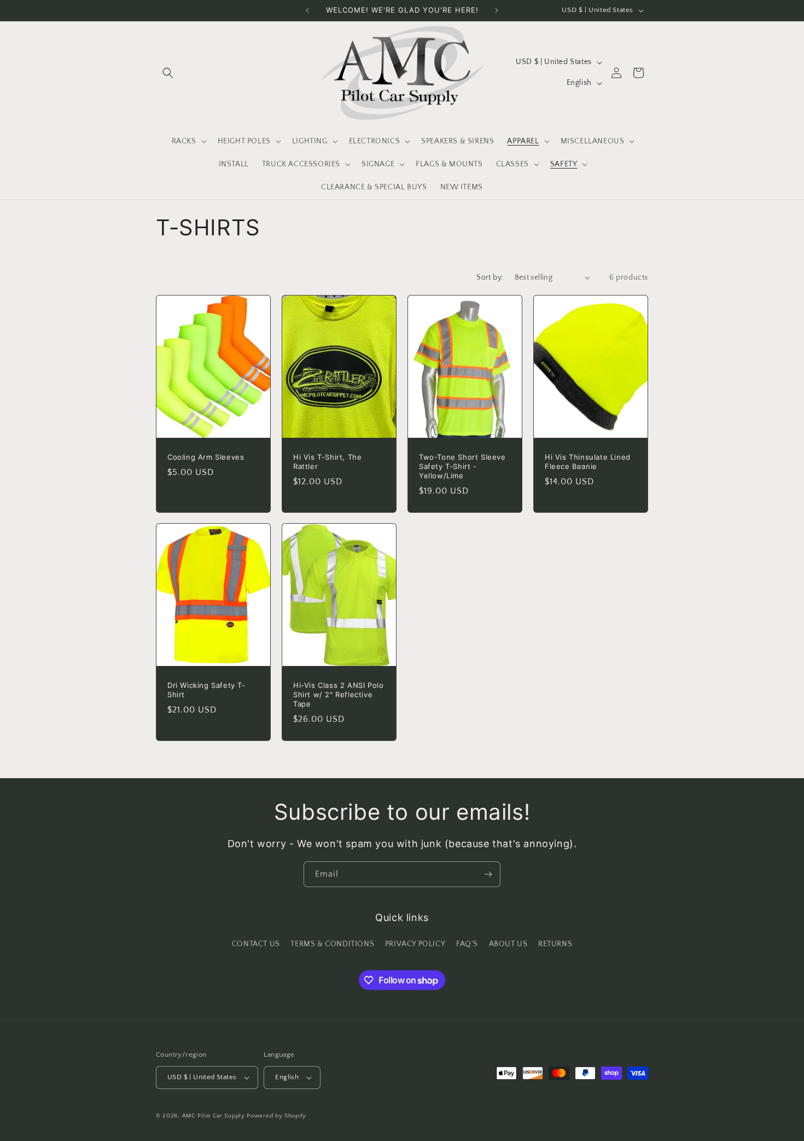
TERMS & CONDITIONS (332, 944)
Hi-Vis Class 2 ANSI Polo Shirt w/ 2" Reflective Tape (338, 694)
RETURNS (555, 944)
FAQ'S (467, 944)
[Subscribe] (488, 874)
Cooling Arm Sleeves (205, 457)
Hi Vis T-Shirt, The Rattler (327, 462)
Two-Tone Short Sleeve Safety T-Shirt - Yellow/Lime (462, 466)
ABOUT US (508, 944)
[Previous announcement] (307, 10)
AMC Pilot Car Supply (213, 1116)
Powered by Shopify (276, 1116)
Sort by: (489, 277)
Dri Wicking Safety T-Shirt (206, 690)
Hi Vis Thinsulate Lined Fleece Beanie (588, 462)
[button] (168, 73)
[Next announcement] (497, 10)
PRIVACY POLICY (415, 944)
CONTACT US (256, 944)
